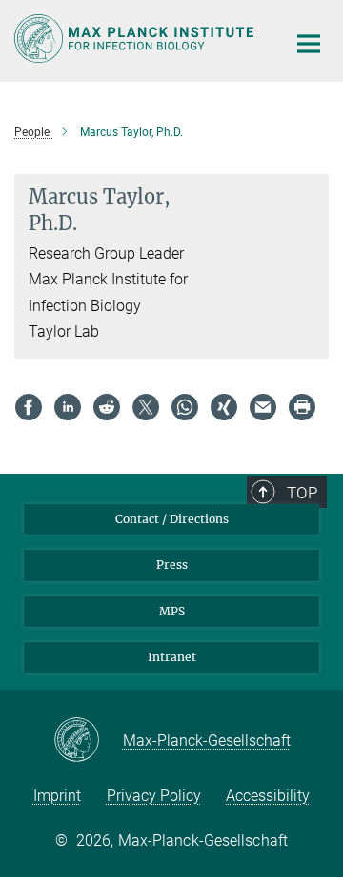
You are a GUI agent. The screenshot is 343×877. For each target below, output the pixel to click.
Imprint (57, 796)
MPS (172, 611)
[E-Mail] (263, 407)
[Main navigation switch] (309, 44)
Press (172, 564)
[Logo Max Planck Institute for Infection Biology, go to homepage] (135, 38)
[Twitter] (145, 407)
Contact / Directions (172, 519)
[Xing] (224, 407)
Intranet (172, 657)
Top (302, 492)
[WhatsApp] (185, 407)
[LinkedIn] (67, 407)
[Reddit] (106, 407)
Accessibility (268, 796)
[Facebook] (28, 407)
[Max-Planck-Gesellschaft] (88, 741)
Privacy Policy (154, 796)
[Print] (302, 407)
